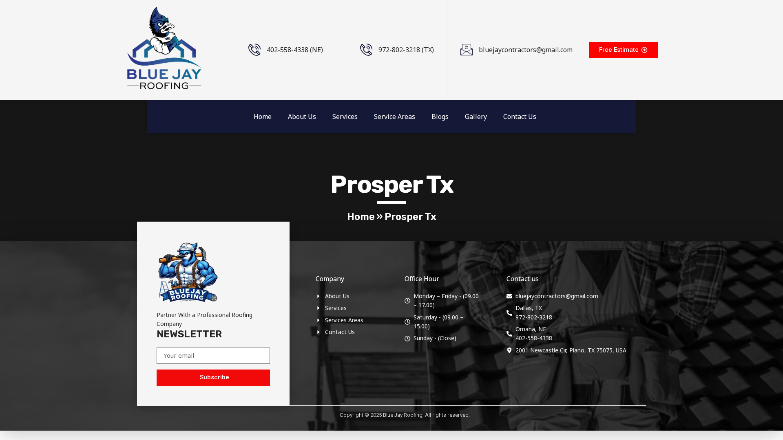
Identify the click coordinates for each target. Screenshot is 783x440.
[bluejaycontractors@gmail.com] (466, 50)
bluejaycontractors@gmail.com (526, 49)
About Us (302, 116)
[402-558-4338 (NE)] (254, 50)
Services (345, 116)
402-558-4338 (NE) (295, 49)
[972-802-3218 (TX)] (366, 50)
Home (263, 116)
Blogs (440, 116)
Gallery (476, 116)
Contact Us (519, 116)
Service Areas (394, 116)
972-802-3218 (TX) (406, 49)
